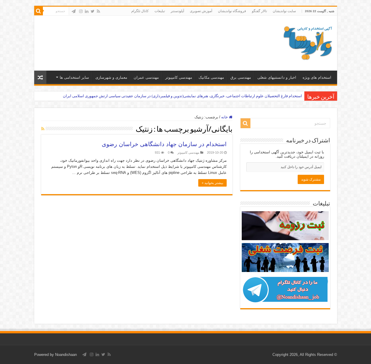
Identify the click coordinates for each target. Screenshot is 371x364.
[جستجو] (38, 11)
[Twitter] (92, 11)
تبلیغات (159, 11)
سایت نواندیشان (284, 11)
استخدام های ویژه (317, 77)
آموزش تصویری (201, 11)
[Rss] (98, 11)
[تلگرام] (73, 11)
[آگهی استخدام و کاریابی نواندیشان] (308, 42)
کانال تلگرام (140, 11)
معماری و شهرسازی (111, 77)
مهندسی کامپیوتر (178, 77)
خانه (225, 117)
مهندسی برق (240, 77)
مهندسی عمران (146, 77)
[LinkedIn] (86, 11)
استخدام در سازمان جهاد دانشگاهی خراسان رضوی (164, 144)
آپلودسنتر (177, 11)
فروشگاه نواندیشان (232, 11)
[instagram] (81, 11)
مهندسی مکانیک (211, 77)
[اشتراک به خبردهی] (42, 128)
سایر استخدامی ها (74, 77)
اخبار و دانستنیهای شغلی (276, 77)
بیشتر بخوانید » (212, 183)
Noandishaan (66, 354)
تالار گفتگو (259, 11)
